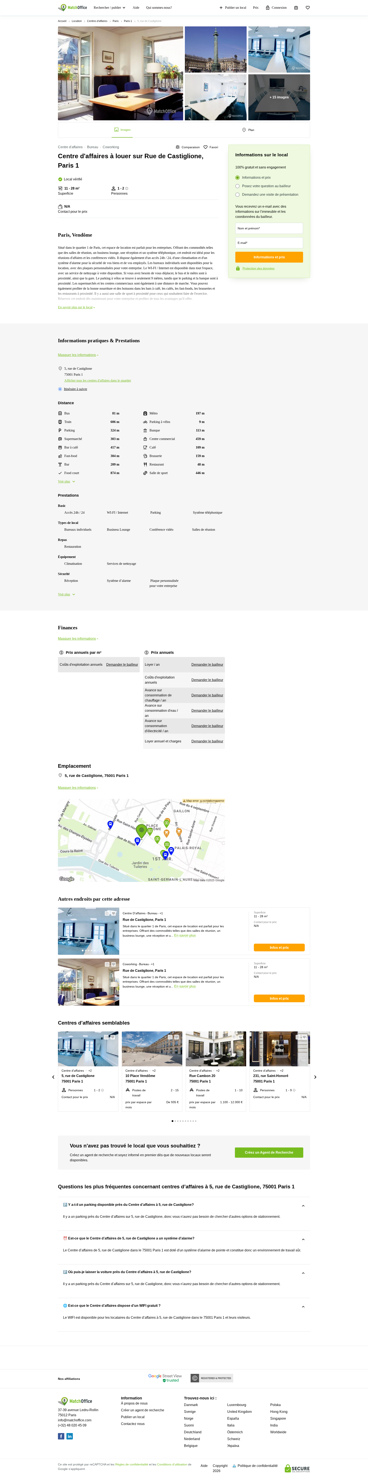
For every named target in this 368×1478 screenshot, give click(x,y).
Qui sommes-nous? (159, 7)
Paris (116, 21)
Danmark (191, 1405)
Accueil (62, 21)
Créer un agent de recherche (142, 1410)
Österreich (235, 1432)
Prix (256, 7)
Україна (233, 1446)
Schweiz (233, 1439)
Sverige (190, 1411)
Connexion (279, 7)
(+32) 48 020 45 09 (72, 1425)
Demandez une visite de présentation (270, 194)
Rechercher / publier (107, 7)
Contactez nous (133, 1424)
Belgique (191, 1446)
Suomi (189, 1425)
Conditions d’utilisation (172, 1464)
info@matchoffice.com (74, 1420)
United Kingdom (239, 1411)
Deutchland (192, 1432)
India (274, 1425)
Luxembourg (236, 1405)
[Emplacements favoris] (307, 7)
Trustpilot (234, 287)
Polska (275, 1405)
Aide (136, 7)
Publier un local (235, 7)
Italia (230, 1425)
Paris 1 (128, 21)
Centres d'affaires (97, 21)
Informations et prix (256, 177)
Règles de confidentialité (131, 1464)
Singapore (278, 1418)
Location (77, 21)
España (233, 1418)
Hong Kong (279, 1411)
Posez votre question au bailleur (266, 186)
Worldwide (278, 1432)
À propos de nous (134, 1403)
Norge (188, 1418)
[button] (105, 913)
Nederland (192, 1439)
